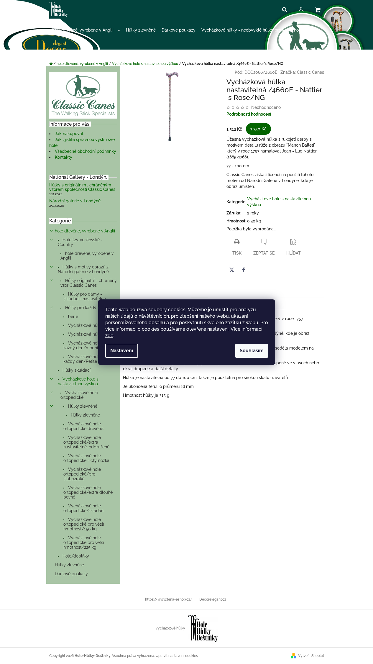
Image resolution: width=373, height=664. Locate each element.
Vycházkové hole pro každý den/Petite (86, 359)
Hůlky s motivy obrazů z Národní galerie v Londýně (83, 269)
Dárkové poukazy (71, 573)
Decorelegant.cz (212, 599)
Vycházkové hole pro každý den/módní (86, 345)
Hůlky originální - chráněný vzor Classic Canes (88, 283)
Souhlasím (252, 350)
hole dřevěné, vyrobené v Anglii (85, 231)
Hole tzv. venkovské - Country (80, 242)
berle (72, 316)
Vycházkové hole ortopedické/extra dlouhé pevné (88, 492)
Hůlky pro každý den (84, 307)
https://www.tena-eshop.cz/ (169, 599)
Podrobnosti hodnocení (248, 114)
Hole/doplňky (75, 556)
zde (109, 335)
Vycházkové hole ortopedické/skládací (83, 508)
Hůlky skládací (76, 370)
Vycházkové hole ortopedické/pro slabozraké (82, 474)
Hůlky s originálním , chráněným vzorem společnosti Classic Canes (82, 187)
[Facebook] (243, 270)
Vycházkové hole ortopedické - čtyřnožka (86, 458)
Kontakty (63, 157)
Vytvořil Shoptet (311, 656)
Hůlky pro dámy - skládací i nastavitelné (84, 296)
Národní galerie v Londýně (75, 201)
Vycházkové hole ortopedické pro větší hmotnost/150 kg (83, 524)
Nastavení (121, 350)
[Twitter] (231, 270)
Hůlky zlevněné (82, 406)
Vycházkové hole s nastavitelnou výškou (78, 381)
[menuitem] (86, 30)
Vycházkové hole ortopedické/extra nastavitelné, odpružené (86, 442)
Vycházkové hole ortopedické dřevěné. (83, 426)
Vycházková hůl (82, 325)
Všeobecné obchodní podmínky (85, 151)
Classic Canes (310, 72)
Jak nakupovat (69, 133)
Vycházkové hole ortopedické (79, 395)
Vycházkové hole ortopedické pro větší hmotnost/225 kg (83, 542)
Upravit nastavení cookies (177, 656)
